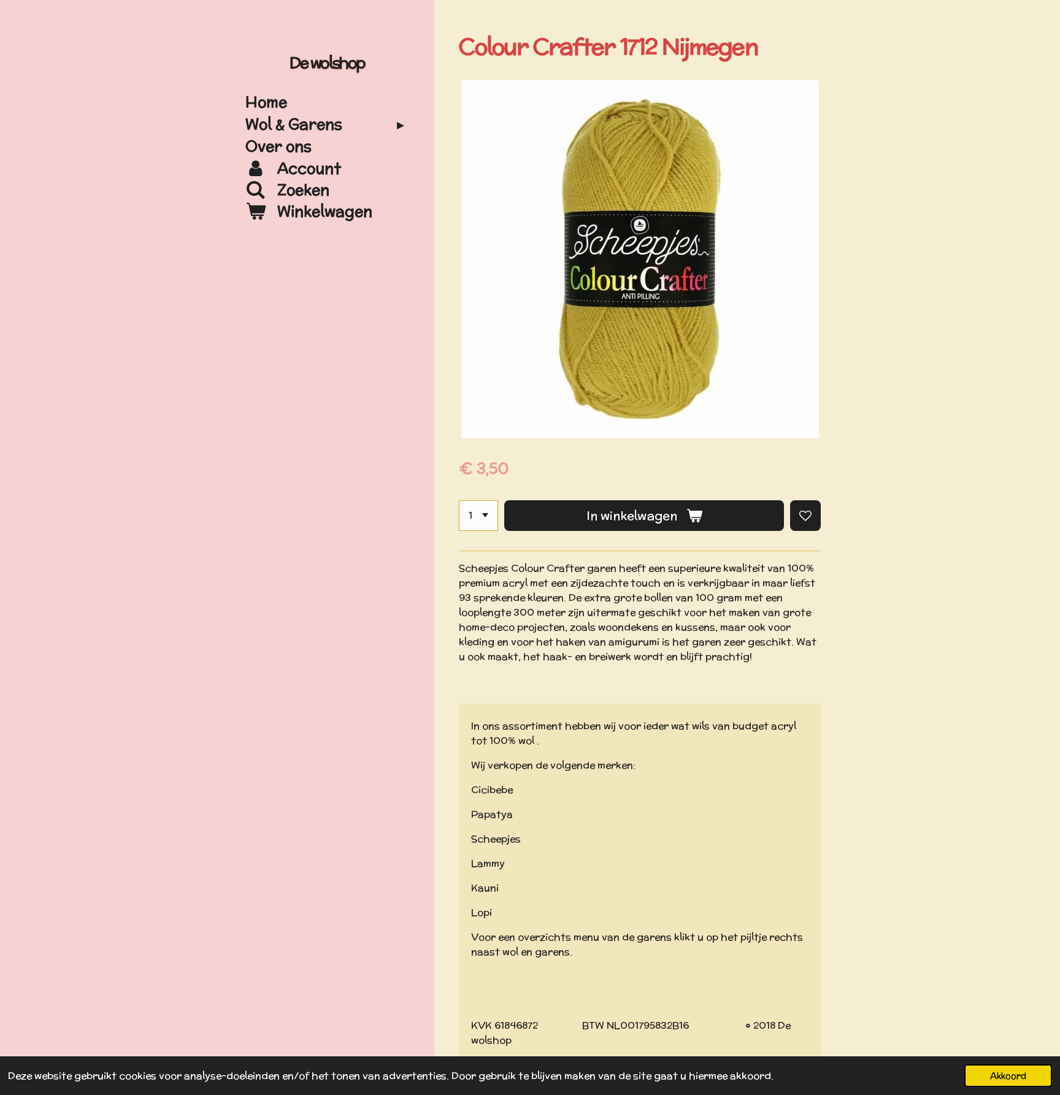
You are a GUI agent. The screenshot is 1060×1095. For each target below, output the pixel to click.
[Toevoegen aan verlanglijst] (805, 515)
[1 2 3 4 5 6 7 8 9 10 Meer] (478, 515)
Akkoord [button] (1008, 1075)
